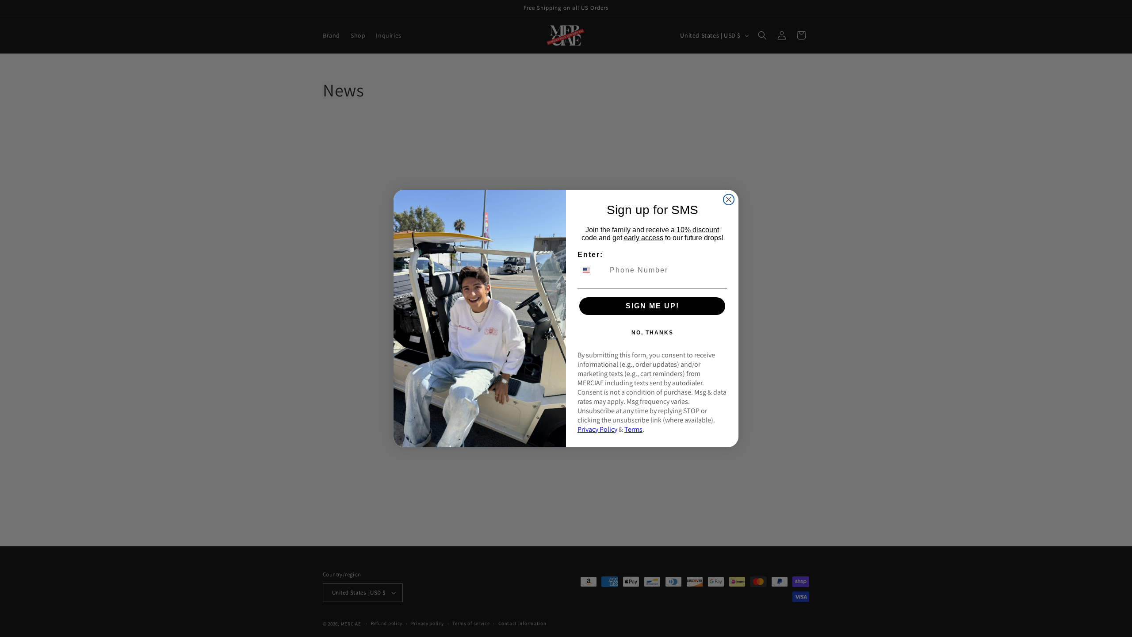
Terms (633, 429)
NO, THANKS (652, 333)
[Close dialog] (728, 199)
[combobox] (591, 270)
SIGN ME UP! (652, 306)
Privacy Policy (597, 429)
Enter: (590, 254)
